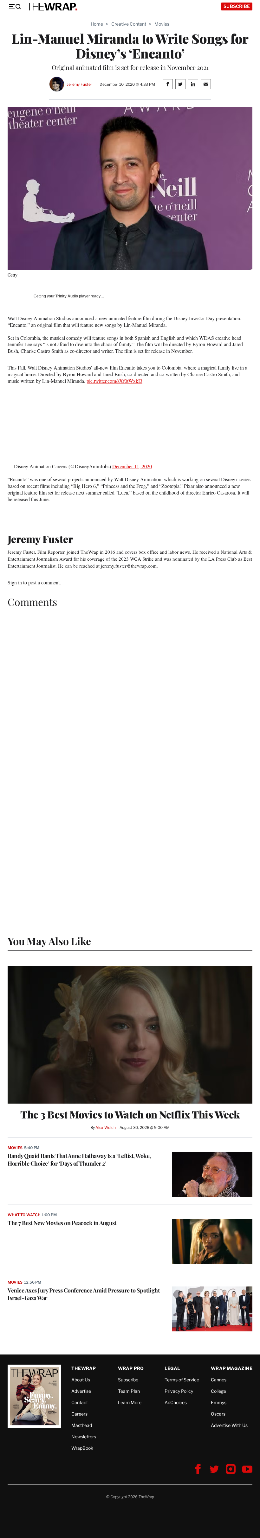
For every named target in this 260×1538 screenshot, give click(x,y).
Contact (79, 1402)
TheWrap (83, 1368)
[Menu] (15, 6)
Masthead (81, 1425)
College (218, 1391)
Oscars (218, 1414)
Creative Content (128, 24)
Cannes (218, 1379)
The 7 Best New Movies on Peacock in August (62, 1223)
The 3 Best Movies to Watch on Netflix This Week (130, 1114)
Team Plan (129, 1391)
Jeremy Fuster (79, 84)
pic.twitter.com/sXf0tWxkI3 (114, 380)
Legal (172, 1368)
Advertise (81, 1391)
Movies (161, 24)
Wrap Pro (131, 1368)
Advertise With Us (229, 1425)
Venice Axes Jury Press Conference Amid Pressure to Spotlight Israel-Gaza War (83, 1294)
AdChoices (176, 1402)
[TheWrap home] (52, 6)
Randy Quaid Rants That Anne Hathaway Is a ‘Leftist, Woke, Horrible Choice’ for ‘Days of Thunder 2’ (79, 1159)
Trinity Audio (66, 296)
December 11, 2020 (132, 466)
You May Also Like (49, 941)
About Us (80, 1379)
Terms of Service (182, 1379)
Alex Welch (105, 1127)
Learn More (129, 1402)
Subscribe (237, 6)
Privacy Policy (179, 1391)
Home (97, 24)
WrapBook (82, 1448)
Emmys (218, 1402)
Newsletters (83, 1436)
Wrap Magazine (231, 1368)
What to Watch (24, 1214)
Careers (79, 1414)
